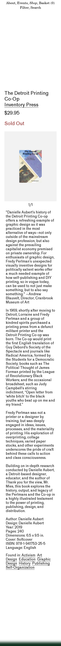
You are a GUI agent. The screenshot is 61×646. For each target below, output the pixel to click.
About (10, 3)
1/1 (30, 205)
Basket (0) (47, 3)
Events (22, 3)
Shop (33, 3)
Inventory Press (21, 105)
